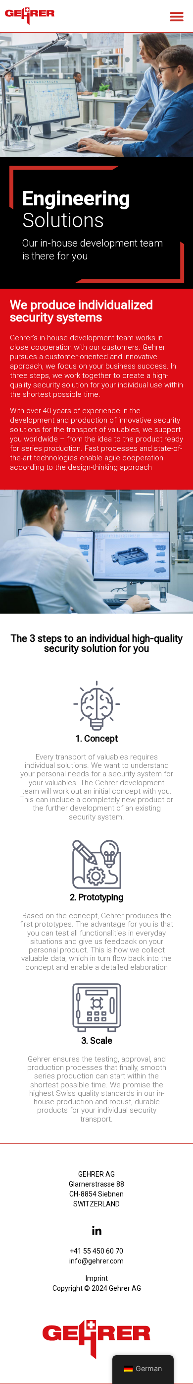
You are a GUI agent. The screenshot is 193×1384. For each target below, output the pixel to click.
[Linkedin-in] (97, 1231)
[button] (177, 16)
